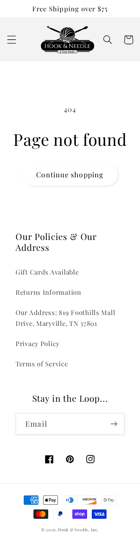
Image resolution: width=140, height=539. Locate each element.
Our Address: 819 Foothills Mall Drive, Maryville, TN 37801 (65, 317)
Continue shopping (69, 174)
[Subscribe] (113, 424)
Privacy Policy (38, 343)
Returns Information (48, 292)
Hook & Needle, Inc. (78, 529)
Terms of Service (42, 363)
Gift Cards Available (47, 272)
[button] (12, 40)
